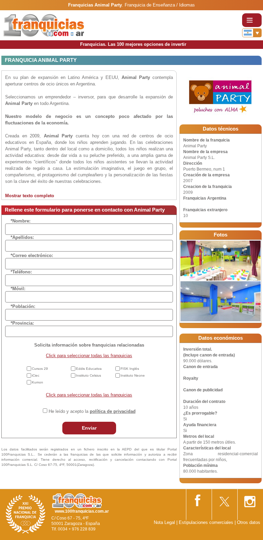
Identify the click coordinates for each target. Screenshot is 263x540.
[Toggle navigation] (252, 20)
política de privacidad (113, 411)
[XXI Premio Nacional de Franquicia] (25, 513)
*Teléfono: (21, 271)
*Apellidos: (22, 237)
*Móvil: (18, 288)
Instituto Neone (133, 375)
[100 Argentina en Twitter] (224, 499)
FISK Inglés (130, 368)
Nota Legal (164, 522)
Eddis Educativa (89, 368)
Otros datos (248, 522)
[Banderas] (252, 32)
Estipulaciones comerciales (207, 522)
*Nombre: (20, 221)
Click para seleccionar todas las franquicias (89, 355)
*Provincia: (22, 323)
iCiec (35, 375)
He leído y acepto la (92, 411)
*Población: (23, 306)
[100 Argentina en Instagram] (250, 499)
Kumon (37, 382)
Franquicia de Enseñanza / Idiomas (160, 5)
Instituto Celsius (88, 375)
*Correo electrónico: (32, 255)
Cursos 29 (40, 368)
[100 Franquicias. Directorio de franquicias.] (44, 24)
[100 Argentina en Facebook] (198, 499)
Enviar (89, 428)
